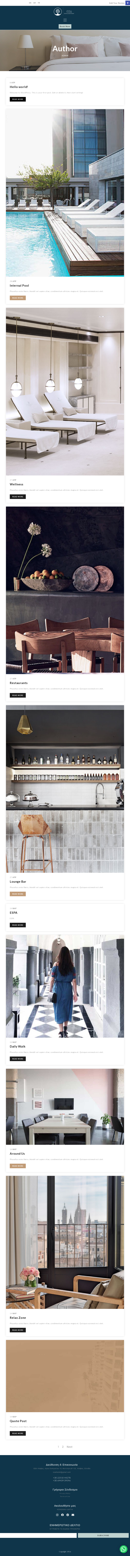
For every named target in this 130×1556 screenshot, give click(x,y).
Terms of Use (65, 1496)
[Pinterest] (67, 1514)
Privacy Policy (65, 1493)
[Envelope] (72, 1514)
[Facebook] (62, 1514)
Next (69, 1446)
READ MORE (17, 99)
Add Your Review (117, 3)
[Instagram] (57, 1514)
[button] (127, 3)
